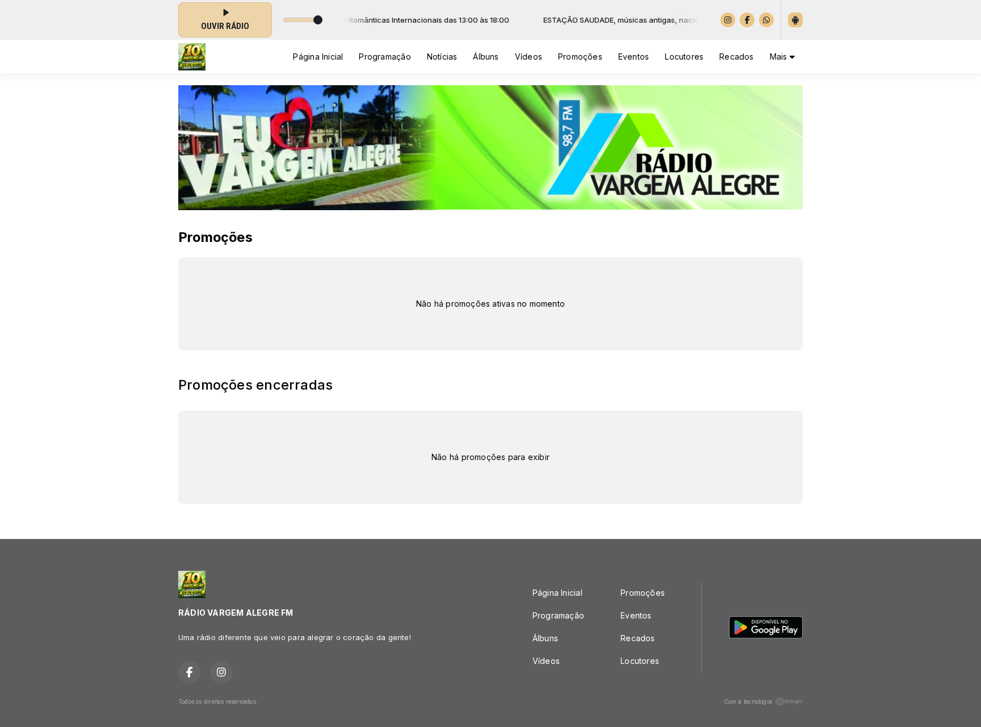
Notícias (442, 56)
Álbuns (485, 56)
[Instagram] (727, 19)
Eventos (633, 56)
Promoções (580, 56)
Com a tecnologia (748, 701)
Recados (736, 56)
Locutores (684, 56)
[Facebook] (747, 19)
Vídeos (528, 56)
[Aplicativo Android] (795, 19)
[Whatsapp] (766, 19)
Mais (780, 56)
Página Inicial (318, 56)
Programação (384, 56)
